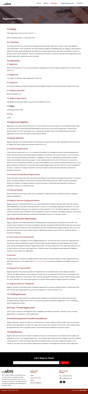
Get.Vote (54, 3)
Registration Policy (35, 378)
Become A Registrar (35, 383)
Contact (79, 3)
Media (32, 380)
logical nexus (28, 152)
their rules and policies (40, 261)
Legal (31, 375)
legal (25, 68)
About (46, 3)
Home (39, 3)
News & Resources (67, 3)
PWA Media (83, 390)
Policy (11, 106)
